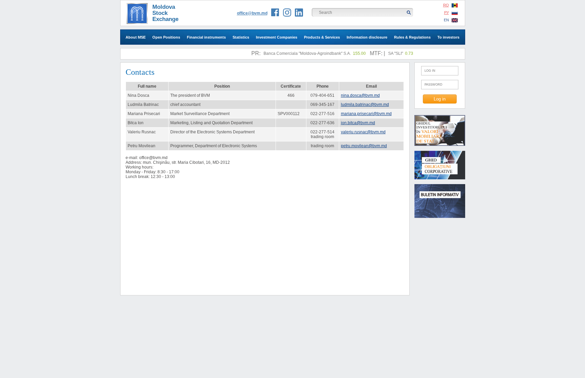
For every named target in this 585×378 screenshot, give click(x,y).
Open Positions (166, 37)
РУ (446, 12)
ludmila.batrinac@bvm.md (365, 104)
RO (446, 5)
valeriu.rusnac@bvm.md (363, 132)
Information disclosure (367, 37)
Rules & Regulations (412, 37)
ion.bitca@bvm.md (358, 122)
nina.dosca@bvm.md (360, 95)
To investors (448, 37)
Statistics (241, 37)
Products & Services (322, 37)
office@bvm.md (252, 13)
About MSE (136, 37)
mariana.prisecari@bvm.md (366, 113)
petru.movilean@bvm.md (364, 145)
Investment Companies (276, 37)
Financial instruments (206, 37)
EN (446, 20)
